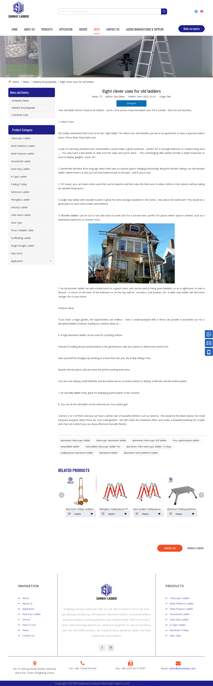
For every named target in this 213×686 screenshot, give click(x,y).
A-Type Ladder (19, 176)
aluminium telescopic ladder (75, 440)
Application (17, 261)
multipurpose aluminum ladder (76, 452)
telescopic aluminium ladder (111, 440)
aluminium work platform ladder (141, 452)
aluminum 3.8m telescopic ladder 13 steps (149, 446)
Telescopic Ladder (21, 138)
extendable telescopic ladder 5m (103, 446)
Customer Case (20, 114)
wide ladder (74, 392)
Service (26, 619)
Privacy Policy (150, 683)
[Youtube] (202, 11)
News (25, 630)
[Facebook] (196, 11)
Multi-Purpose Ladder (22, 153)
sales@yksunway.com (182, 668)
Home (25, 598)
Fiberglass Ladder (20, 199)
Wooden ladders (70, 215)
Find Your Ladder (31, 614)
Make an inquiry (192, 29)
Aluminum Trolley (179, 630)
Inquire (77, 514)
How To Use (29, 624)
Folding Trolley (19, 184)
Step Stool (16, 253)
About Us (27, 603)
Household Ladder (21, 161)
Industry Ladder (19, 207)
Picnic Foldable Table (22, 230)
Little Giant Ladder (21, 215)
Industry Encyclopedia (23, 107)
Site (169, 96)
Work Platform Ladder (23, 145)
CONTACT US (170, 548)
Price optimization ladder (186, 440)
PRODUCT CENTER (195, 548)
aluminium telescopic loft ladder (149, 440)
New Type (16, 222)
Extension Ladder (20, 192)
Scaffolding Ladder (21, 238)
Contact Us (28, 635)
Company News (20, 100)
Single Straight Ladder (22, 245)
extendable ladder (70, 446)
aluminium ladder (108, 452)
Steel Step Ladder (20, 168)
